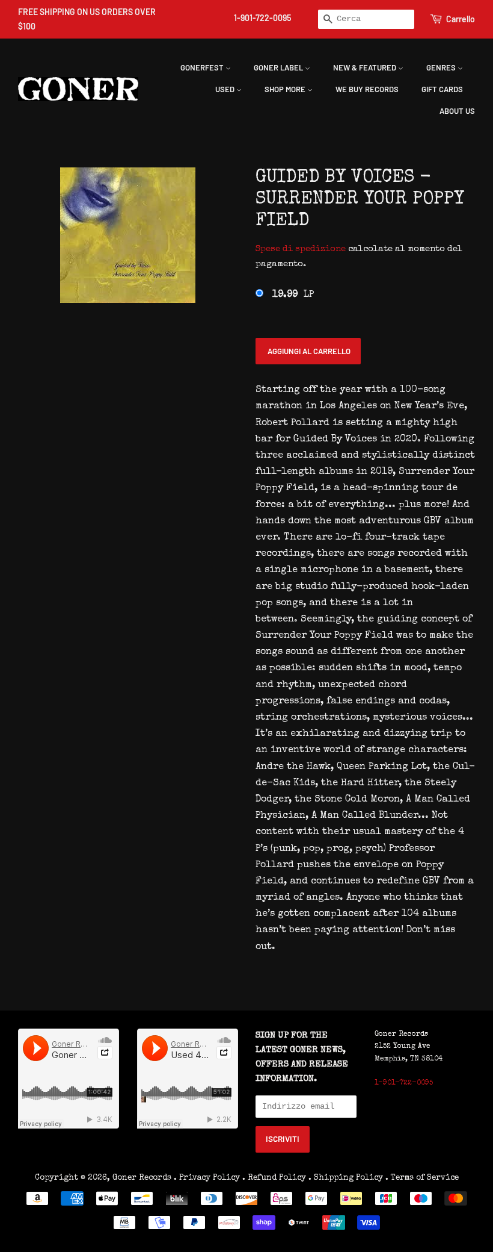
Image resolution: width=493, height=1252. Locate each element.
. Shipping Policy (345, 1178)
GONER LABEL (279, 67)
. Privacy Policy (207, 1178)
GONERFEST (202, 67)
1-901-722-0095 (262, 18)
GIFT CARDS (442, 89)
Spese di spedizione (301, 249)
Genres (442, 67)
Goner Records (143, 1178)
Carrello (460, 19)
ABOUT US (457, 111)
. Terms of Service (422, 1178)
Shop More (286, 89)
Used (225, 89)
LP (293, 295)
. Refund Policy (274, 1178)
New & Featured (365, 67)
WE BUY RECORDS (367, 89)
